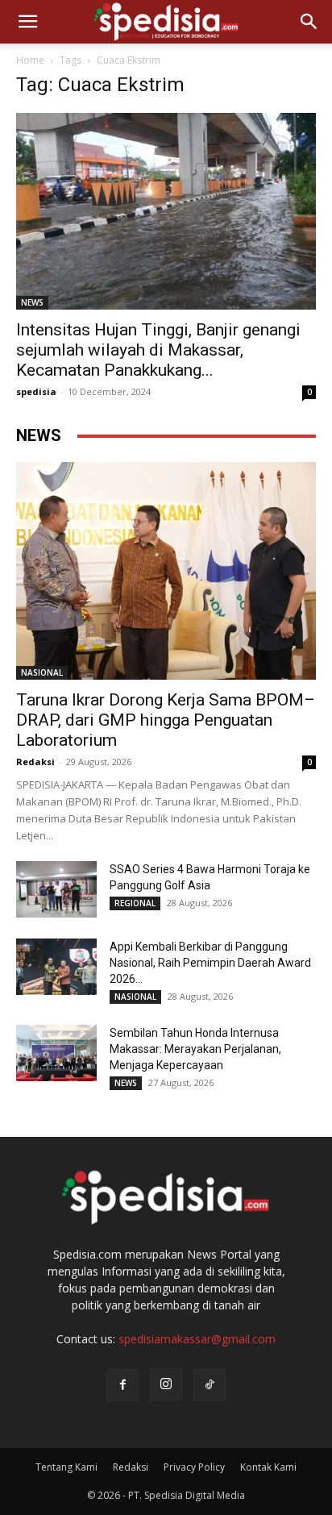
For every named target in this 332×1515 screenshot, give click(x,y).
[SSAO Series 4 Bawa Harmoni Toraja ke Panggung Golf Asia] (56, 889)
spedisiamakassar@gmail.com (197, 1338)
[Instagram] (166, 1384)
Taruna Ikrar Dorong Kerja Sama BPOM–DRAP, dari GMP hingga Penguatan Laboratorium (165, 720)
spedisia (36, 391)
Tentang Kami (66, 1467)
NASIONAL (42, 672)
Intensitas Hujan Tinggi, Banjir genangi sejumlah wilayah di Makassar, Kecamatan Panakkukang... (158, 350)
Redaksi (35, 761)
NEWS (32, 302)
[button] (27, 22)
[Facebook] (122, 1385)
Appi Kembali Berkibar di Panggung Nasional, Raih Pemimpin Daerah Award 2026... (210, 962)
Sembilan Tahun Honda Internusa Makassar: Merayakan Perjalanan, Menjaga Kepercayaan (195, 1049)
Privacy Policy (194, 1467)
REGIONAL (135, 903)
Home (30, 60)
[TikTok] (209, 1385)
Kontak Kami (268, 1467)
